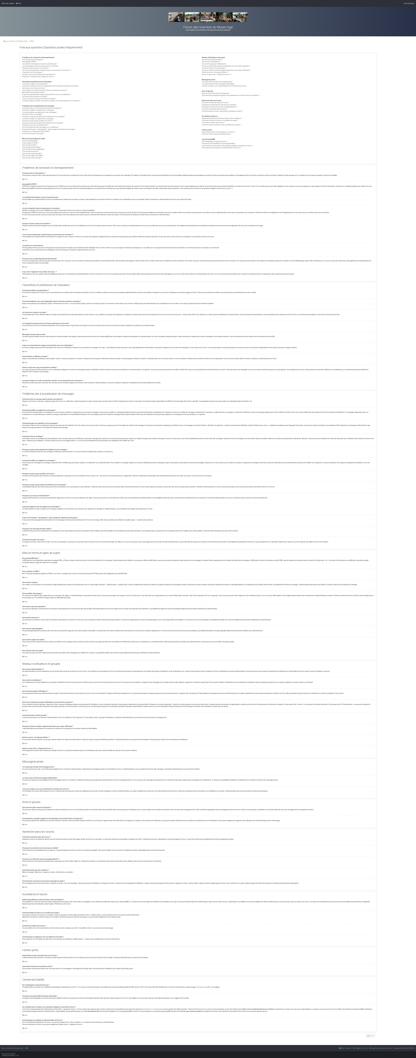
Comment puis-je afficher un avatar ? (34, 96)
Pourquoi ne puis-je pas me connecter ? (35, 68)
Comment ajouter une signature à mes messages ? (39, 112)
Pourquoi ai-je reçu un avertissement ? (35, 125)
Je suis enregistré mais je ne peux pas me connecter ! (40, 66)
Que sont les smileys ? (29, 145)
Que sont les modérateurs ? (211, 62)
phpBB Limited (76, 987)
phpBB (271, 336)
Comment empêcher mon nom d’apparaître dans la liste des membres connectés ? (50, 86)
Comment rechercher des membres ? (215, 109)
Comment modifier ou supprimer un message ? (38, 110)
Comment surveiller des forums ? (213, 122)
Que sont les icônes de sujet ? (32, 158)
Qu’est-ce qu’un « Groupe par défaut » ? (215, 72)
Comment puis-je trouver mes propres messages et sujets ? (222, 111)
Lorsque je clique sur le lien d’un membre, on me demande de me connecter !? (51, 101)
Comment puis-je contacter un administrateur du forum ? (221, 148)
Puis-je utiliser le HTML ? (30, 143)
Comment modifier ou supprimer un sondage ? (38, 119)
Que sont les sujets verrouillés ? (33, 155)
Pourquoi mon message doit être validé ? (36, 131)
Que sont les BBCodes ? (30, 141)
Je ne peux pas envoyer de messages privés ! (217, 82)
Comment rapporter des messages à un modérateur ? (40, 127)
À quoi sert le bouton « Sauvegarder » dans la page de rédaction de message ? (48, 129)
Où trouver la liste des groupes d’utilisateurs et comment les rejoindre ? (226, 66)
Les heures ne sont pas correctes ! (33, 88)
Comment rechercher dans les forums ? (215, 102)
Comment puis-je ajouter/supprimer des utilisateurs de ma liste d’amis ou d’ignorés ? (231, 95)
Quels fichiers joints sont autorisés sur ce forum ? (218, 132)
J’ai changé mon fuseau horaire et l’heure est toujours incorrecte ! (44, 90)
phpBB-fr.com (14, 1055)
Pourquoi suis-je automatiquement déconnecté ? (39, 74)
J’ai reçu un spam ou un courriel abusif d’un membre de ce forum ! (224, 86)
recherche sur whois (150, 1009)
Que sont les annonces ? (30, 151)
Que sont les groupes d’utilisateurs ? (214, 64)
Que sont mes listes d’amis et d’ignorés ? (216, 93)
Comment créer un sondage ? (32, 114)
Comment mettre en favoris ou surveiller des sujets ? (220, 120)
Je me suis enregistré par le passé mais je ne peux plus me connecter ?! (46, 70)
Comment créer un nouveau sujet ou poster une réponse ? (42, 108)
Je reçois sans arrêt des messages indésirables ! (218, 84)
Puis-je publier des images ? (31, 147)
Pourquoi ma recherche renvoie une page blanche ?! (219, 107)
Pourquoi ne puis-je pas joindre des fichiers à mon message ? (43, 123)
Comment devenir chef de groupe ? (214, 68)
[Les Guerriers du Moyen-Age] (208, 17)
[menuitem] (18, 3)
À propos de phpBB (203, 987)
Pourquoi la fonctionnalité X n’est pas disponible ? (218, 143)
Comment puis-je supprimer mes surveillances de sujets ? (221, 125)
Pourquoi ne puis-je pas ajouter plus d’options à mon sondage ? (43, 116)
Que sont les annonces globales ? (33, 149)
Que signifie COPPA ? (29, 62)
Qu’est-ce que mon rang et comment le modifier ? (39, 99)
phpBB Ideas (124, 998)
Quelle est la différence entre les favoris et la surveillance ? (222, 118)
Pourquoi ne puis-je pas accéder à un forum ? (37, 121)
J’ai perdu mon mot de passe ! (32, 72)
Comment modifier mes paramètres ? (35, 84)
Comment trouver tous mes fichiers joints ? (216, 134)
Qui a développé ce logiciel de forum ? (215, 141)
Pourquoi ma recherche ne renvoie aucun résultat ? (219, 105)
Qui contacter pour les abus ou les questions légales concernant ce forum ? (227, 145)
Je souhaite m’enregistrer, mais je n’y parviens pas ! (39, 64)
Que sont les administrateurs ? (212, 59)
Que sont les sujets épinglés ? (32, 153)
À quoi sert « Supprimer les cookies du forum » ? (38, 76)
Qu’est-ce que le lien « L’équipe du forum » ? (217, 74)
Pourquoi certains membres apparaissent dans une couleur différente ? (226, 70)
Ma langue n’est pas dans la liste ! (33, 92)
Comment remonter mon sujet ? (33, 133)
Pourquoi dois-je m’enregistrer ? (33, 59)
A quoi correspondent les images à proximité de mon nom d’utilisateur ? (46, 94)
